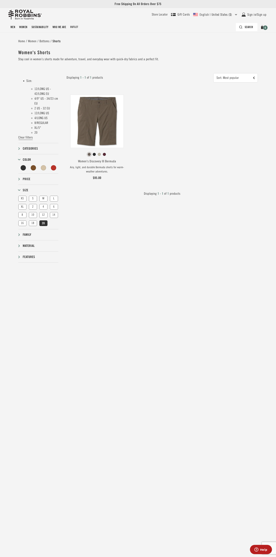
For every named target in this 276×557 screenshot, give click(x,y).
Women (23, 27)
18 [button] (32, 223)
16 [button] (22, 223)
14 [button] (53, 215)
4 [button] (43, 206)
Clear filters (25, 137)
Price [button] (27, 179)
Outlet (74, 27)
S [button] (33, 198)
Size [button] (25, 190)
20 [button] (43, 223)
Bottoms (45, 41)
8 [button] (22, 215)
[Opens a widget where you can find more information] (261, 550)
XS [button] (22, 198)
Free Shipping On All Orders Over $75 (138, 4)
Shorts (57, 41)
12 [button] (43, 215)
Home (21, 41)
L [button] (53, 198)
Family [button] (27, 235)
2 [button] (33, 206)
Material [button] (29, 246)
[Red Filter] (53, 167)
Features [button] (29, 257)
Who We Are (59, 27)
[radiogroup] (97, 154)
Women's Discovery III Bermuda (97, 161)
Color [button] (27, 160)
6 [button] (54, 206)
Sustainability (40, 27)
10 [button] (32, 215)
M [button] (43, 198)
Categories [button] (30, 148)
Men (13, 27)
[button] (263, 27)
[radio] (89, 154)
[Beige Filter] (43, 167)
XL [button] (22, 206)
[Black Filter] (23, 167)
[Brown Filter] (33, 167)
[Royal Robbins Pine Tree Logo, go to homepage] (25, 14)
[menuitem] (13, 27)
